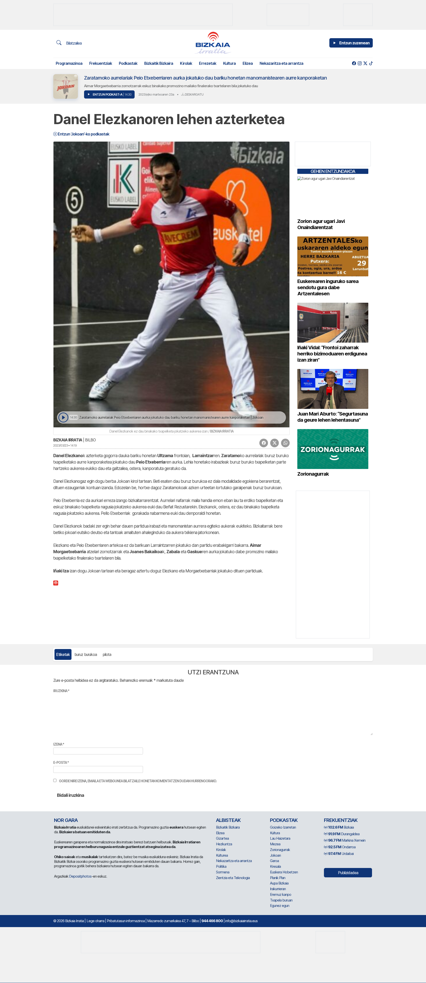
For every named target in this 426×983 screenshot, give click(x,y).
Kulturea (222, 855)
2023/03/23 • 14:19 (65, 445)
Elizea (248, 63)
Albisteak (228, 820)
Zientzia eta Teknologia (233, 877)
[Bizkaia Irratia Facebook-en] (354, 63)
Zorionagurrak (280, 849)
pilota (107, 654)
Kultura (229, 63)
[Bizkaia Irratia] (213, 43)
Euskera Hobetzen (284, 872)
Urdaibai (341, 853)
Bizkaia (341, 827)
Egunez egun (279, 905)
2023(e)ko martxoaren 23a (156, 94)
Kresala (275, 866)
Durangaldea (343, 834)
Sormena (222, 872)
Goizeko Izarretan (283, 827)
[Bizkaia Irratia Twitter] (365, 63)
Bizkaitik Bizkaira (158, 63)
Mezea (275, 844)
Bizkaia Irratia (67, 439)
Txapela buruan (281, 900)
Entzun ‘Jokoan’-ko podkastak (83, 134)
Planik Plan (277, 877)
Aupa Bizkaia (279, 883)
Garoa (274, 860)
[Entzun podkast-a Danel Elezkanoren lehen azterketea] (63, 417)
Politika (221, 866)
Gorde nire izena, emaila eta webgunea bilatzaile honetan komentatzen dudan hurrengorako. (138, 781)
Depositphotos (80, 876)
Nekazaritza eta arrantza (281, 63)
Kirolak (186, 63)
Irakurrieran (278, 888)
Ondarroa (341, 847)
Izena (58, 744)
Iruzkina (61, 691)
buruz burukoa (85, 654)
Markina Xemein (346, 840)
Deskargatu (193, 94)
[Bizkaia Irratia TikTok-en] (371, 63)
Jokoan (275, 855)
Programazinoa (69, 63)
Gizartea (222, 838)
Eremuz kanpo (280, 894)
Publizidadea (348, 872)
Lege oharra (95, 920)
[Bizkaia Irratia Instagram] (359, 63)
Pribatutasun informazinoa (126, 920)
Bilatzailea (73, 43)
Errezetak (207, 63)
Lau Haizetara (280, 838)
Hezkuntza (224, 844)
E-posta (61, 762)
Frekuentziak (100, 63)
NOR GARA (66, 820)
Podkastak (128, 63)
